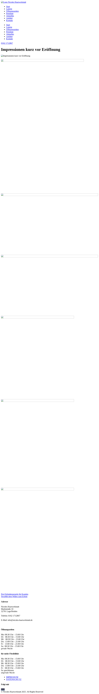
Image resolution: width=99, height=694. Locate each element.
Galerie (9, 9)
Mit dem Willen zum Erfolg (14, 596)
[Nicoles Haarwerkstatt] (2, 689)
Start (8, 6)
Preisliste (9, 13)
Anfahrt (9, 18)
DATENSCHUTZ (13, 679)
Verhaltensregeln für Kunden (14, 594)
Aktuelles (10, 16)
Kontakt (9, 20)
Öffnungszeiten (12, 11)
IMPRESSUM (12, 677)
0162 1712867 (7, 43)
